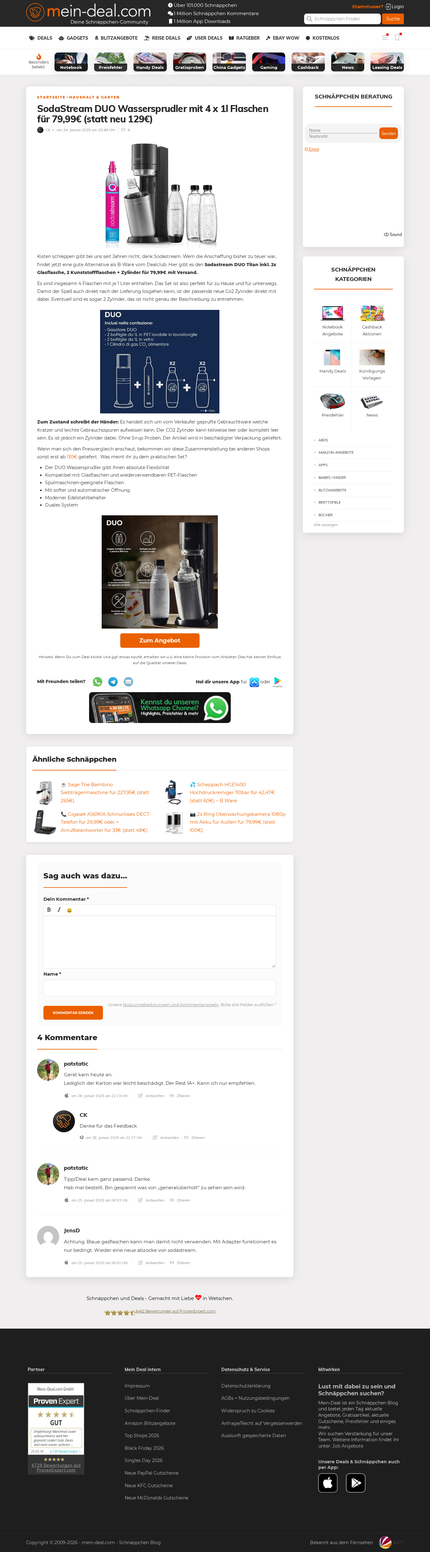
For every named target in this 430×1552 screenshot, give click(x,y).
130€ (72, 457)
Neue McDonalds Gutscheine (156, 1498)
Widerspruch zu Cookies (248, 1411)
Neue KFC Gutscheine (149, 1485)
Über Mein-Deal (142, 1398)
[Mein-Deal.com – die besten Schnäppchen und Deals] (88, 13)
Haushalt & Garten (94, 97)
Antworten (154, 1095)
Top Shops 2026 (142, 1435)
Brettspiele (330, 502)
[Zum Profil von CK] (64, 1120)
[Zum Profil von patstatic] (48, 1070)
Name (52, 974)
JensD (72, 1230)
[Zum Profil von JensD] (48, 1236)
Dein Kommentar (66, 899)
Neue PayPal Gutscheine (151, 1473)
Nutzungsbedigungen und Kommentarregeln (171, 1004)
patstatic (76, 1063)
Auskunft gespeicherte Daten (253, 1435)
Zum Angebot (159, 640)
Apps (323, 465)
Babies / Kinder (332, 477)
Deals (44, 38)
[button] (49, 910)
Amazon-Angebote (336, 452)
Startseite (51, 97)
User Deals (209, 38)
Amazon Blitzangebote (150, 1423)
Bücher (326, 515)
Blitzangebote (119, 38)
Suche (393, 19)
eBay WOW (286, 38)
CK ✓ (50, 129)
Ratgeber (248, 38)
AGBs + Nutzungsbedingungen (255, 1398)
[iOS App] (253, 682)
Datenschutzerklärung (246, 1386)
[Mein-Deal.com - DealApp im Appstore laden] (332, 1483)
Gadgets (77, 38)
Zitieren (183, 1095)
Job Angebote (347, 1446)
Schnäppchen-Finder (147, 1411)
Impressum (137, 1386)
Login (397, 6)
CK (83, 1114)
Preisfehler (357, 1421)
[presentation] (49, 910)
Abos (323, 440)
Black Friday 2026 (144, 1448)
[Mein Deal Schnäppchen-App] (360, 1483)
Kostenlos (326, 38)
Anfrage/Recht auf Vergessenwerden (261, 1423)
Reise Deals (166, 38)
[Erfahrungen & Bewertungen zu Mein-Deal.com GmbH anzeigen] (56, 1428)
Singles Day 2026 (144, 1460)
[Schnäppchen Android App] (277, 682)
